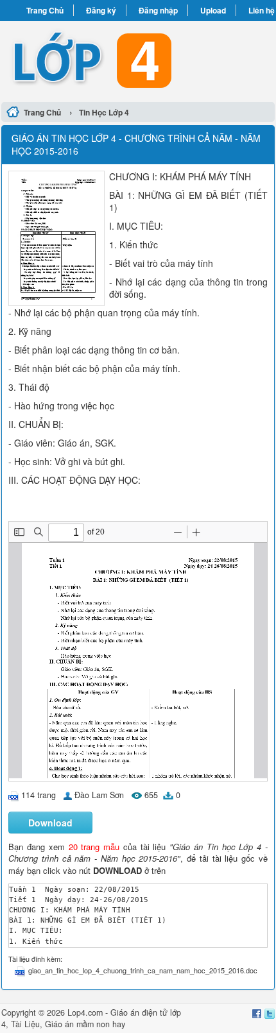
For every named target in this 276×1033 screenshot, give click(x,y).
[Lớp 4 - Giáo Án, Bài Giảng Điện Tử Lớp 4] (138, 60)
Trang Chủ (45, 10)
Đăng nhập (158, 10)
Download (50, 822)
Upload (213, 10)
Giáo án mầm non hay (85, 1024)
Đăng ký (101, 10)
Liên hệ (261, 10)
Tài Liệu (25, 1024)
